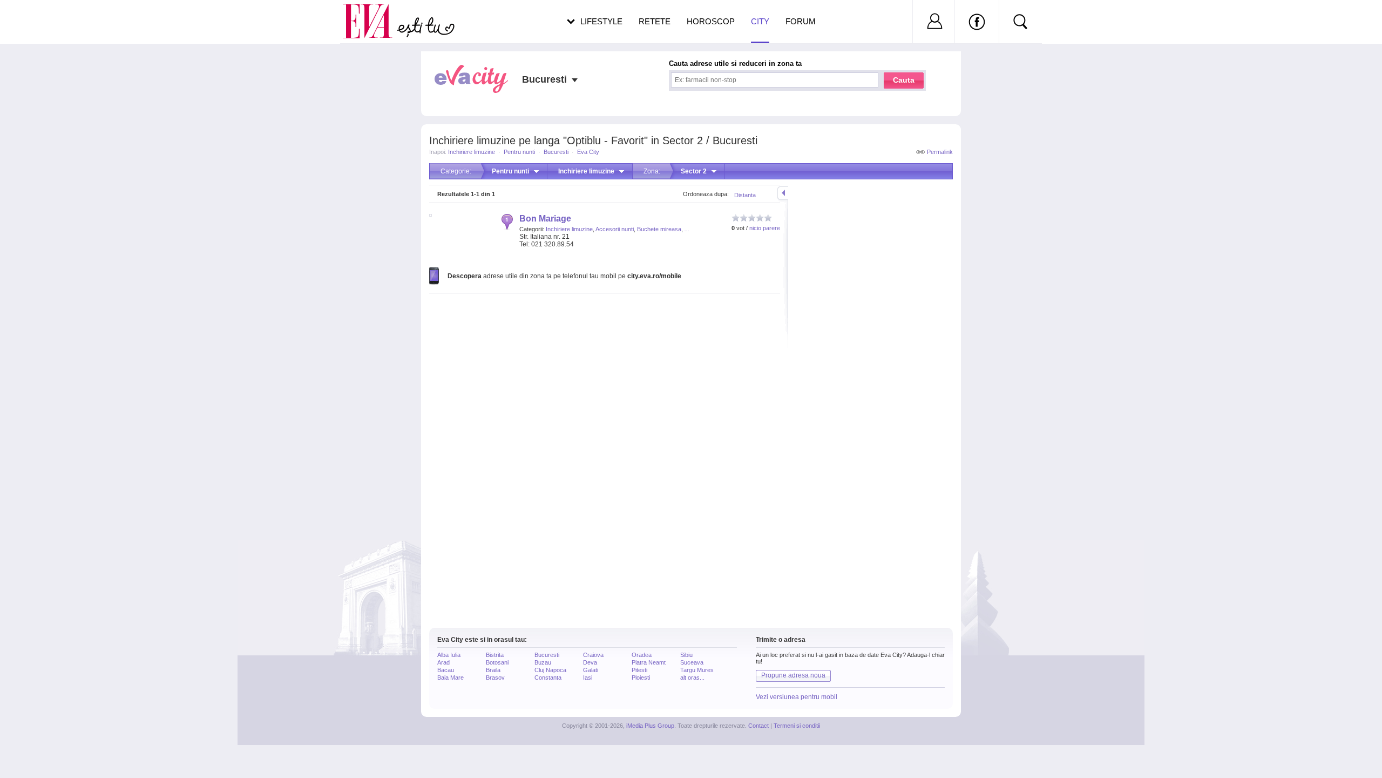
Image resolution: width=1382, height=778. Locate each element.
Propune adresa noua (793, 675)
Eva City (588, 152)
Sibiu (686, 655)
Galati (590, 670)
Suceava (691, 662)
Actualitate (38, 19)
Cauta (903, 80)
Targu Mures (697, 670)
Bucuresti (556, 152)
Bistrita (495, 655)
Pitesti (639, 670)
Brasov (495, 677)
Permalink (940, 152)
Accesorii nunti (614, 229)
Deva (590, 662)
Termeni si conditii (797, 725)
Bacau (445, 670)
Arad (443, 662)
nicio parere (764, 228)
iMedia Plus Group (650, 725)
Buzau (542, 662)
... (687, 229)
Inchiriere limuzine (471, 152)
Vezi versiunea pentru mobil (796, 697)
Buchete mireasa (659, 229)
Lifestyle (601, 21)
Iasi (587, 677)
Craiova (593, 655)
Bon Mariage (545, 218)
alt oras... (692, 677)
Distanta (745, 195)
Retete (654, 21)
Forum (800, 21)
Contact (758, 725)
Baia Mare (450, 677)
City (760, 21)
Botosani (497, 662)
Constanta (547, 677)
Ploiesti (641, 677)
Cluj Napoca (550, 670)
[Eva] (374, 13)
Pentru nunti (519, 152)
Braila (493, 670)
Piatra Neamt (649, 662)
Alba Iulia (448, 655)
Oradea (642, 655)
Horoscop (711, 21)
